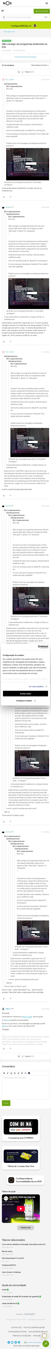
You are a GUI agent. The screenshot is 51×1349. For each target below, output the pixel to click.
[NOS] (7, 3)
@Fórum (5, 1026)
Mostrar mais (25, 1227)
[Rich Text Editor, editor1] (25, 1087)
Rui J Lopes (9, 79)
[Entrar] (4, 17)
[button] (2, 11)
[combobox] (25, 17)
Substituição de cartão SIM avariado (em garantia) (20, 1296)
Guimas (8, 207)
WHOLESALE (38, 1336)
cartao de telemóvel (9, 1303)
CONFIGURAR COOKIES (17, 1332)
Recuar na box (7, 1251)
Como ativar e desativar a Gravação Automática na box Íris (23, 1244)
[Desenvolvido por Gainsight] (25, 1315)
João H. (8, 1009)
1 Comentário (7, 1292)
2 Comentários (7, 1299)
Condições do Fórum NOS (16, 1319)
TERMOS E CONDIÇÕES (22, 1336)
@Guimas (7, 1020)
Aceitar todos (25, 694)
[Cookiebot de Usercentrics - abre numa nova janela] (38, 646)
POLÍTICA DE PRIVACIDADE (34, 1327)
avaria (4, 1290)
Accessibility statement (36, 1319)
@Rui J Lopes (27, 1017)
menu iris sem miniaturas (11, 1272)
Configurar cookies (24, 701)
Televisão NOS (9, 32)
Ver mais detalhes (36, 686)
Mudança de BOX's (9, 1265)
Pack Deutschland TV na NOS (13, 1258)
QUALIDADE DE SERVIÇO (38, 1332)
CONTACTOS (16, 1327)
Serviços (5, 1261)
